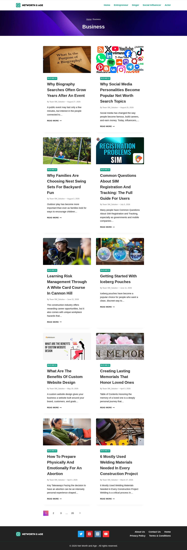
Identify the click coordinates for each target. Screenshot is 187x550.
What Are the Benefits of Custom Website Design (65, 377)
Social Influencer (152, 5)
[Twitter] (81, 534)
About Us (140, 532)
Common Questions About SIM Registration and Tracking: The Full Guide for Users (118, 186)
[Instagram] (98, 534)
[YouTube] (106, 534)
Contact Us (155, 532)
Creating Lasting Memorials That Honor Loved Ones (117, 377)
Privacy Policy (137, 535)
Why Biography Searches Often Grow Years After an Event (66, 90)
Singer (135, 5)
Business (52, 78)
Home (107, 5)
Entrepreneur (121, 5)
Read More (54, 121)
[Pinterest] (89, 534)
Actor (168, 5)
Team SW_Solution (57, 102)
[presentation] (67, 59)
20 (72, 513)
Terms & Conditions (160, 535)
